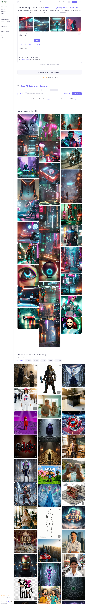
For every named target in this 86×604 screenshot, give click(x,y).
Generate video (54, 89)
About (4, 601)
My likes (21, 360)
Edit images (4, 13)
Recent (29, 360)
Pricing (60, 1)
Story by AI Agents (43, 98)
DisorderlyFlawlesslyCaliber (35, 33)
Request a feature (4, 603)
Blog (2, 601)
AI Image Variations (6, 21)
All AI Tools (4, 6)
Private (72, 98)
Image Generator (5, 19)
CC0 (26, 51)
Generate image (45, 89)
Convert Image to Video (7, 26)
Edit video (4, 11)
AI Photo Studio (5, 31)
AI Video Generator (6, 24)
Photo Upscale (25, 59)
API (3, 37)
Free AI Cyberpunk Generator (62, 7)
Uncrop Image (5, 28)
